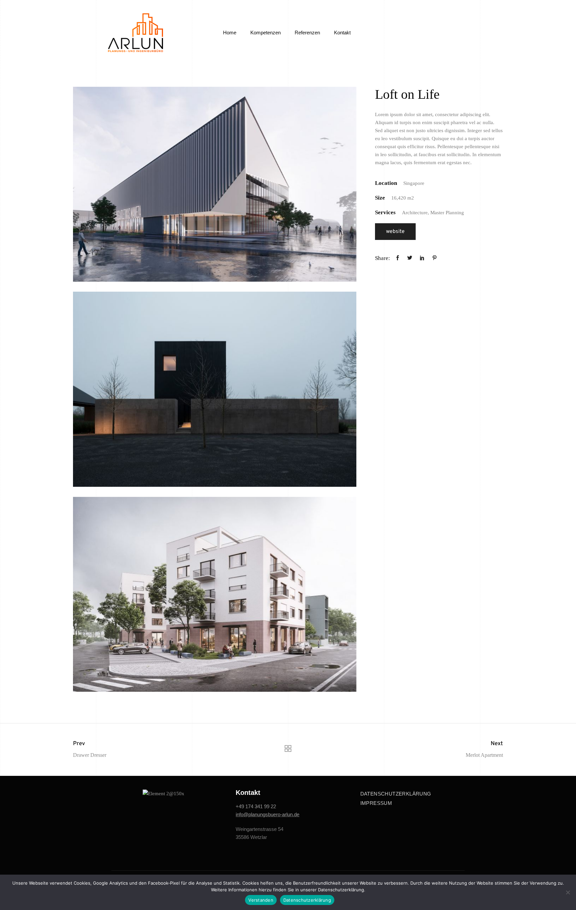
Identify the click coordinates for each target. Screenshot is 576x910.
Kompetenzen (265, 32)
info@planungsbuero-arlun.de (267, 814)
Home (229, 32)
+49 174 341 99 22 (256, 806)
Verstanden (260, 900)
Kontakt (342, 32)
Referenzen (307, 32)
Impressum (376, 803)
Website (395, 231)
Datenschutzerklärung (395, 794)
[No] (567, 892)
